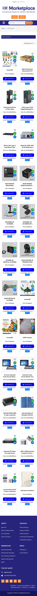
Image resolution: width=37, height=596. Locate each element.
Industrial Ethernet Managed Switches (27, 414)
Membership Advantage (7, 552)
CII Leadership (5, 533)
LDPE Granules (27, 337)
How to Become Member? (8, 556)
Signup (22, 17)
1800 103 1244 (21, 2)
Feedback (32, 587)
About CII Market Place (7, 530)
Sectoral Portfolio (24, 530)
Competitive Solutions (26, 539)
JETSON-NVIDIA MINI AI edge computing (9, 414)
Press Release (24, 552)
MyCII (2, 562)
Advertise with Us (15, 587)
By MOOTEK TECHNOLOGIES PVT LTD (12, 120)
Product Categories (6, 37)
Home (3, 28)
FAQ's (33, 585)
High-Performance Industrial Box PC (27, 70)
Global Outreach (24, 533)
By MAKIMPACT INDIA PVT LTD (10, 196)
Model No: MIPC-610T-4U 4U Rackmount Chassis (27, 146)
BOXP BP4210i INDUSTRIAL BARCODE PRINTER (9, 184)
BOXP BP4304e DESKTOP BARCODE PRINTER (27, 184)
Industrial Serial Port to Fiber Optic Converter (10, 108)
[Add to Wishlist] (15, 283)
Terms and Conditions (24, 585)
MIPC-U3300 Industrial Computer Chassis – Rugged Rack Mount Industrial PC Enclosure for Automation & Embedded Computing (27, 452)
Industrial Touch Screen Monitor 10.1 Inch (27, 376)
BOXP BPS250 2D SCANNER (9, 299)
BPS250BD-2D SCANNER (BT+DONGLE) (9, 223)
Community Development (27, 536)
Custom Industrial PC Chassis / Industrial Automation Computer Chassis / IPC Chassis (9, 490)
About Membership (6, 549)
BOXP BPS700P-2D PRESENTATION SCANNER (27, 261)
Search (29, 22)
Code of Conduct (5, 536)
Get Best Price (10, 78)
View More (9, 83)
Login (14, 17)
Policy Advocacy (24, 527)
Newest (28, 43)
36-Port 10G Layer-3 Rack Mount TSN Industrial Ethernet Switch (10, 146)
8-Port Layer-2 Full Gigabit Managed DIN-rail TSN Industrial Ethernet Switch (27, 108)
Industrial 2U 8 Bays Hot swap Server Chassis (10, 452)
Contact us (25, 587)
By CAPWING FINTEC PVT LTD (10, 81)
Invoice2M (10, 70)
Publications (23, 549)
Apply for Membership (7, 559)
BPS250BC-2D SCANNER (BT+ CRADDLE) (27, 223)
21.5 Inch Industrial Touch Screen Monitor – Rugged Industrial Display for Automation (9, 376)
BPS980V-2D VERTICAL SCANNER (9, 261)
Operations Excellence (27, 490)
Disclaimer (13, 585)
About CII (3, 527)
